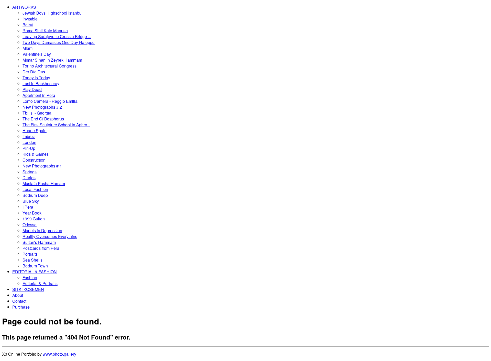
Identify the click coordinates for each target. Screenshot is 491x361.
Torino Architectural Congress (49, 66)
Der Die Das (34, 72)
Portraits (30, 254)
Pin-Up (29, 148)
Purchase (21, 307)
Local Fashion (35, 189)
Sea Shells (32, 260)
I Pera (28, 207)
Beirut (28, 25)
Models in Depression (42, 230)
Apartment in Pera (39, 95)
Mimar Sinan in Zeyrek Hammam (52, 60)
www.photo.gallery (59, 354)
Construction (34, 160)
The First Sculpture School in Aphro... (56, 125)
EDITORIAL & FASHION (34, 272)
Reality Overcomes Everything (50, 236)
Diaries (29, 177)
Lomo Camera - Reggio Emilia (50, 101)
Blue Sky (31, 201)
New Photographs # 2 (42, 107)
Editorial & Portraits (40, 283)
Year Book (32, 213)
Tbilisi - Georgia (37, 113)
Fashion (30, 277)
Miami (28, 48)
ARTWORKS (24, 7)
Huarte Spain (35, 130)
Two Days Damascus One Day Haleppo (59, 42)
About (17, 295)
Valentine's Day (37, 54)
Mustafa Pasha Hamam (44, 183)
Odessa (30, 225)
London (29, 142)
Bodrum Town (35, 266)
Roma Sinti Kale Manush (45, 30)
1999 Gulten (34, 219)
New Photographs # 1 (42, 166)
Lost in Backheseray (41, 83)
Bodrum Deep (35, 195)
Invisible (30, 19)
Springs (30, 172)
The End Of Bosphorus (43, 119)
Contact (19, 301)
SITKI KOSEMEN (28, 289)
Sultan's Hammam (39, 242)
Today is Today (36, 78)
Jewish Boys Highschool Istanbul (53, 13)
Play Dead (32, 89)
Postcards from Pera (41, 248)
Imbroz (29, 136)
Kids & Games (36, 154)
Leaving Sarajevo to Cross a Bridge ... (57, 36)
